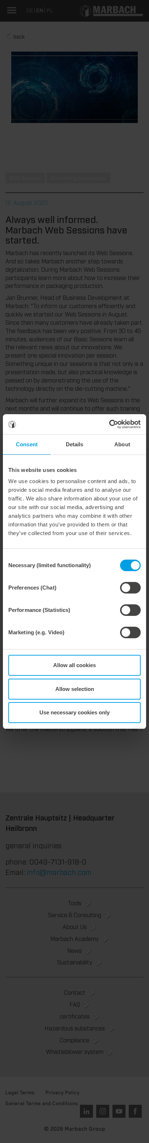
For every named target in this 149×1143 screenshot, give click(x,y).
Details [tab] (75, 444)
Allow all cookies (74, 665)
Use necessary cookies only (74, 712)
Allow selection (74, 689)
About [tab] (122, 444)
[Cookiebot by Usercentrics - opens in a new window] (109, 424)
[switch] (130, 588)
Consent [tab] (27, 444)
